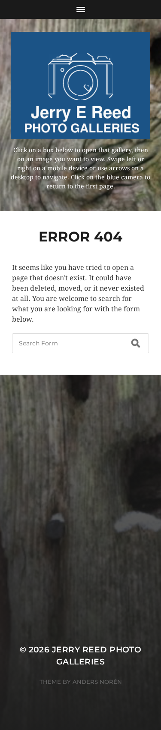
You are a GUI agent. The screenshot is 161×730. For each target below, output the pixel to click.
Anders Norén (97, 681)
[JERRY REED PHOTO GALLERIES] (80, 85)
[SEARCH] (136, 343)
